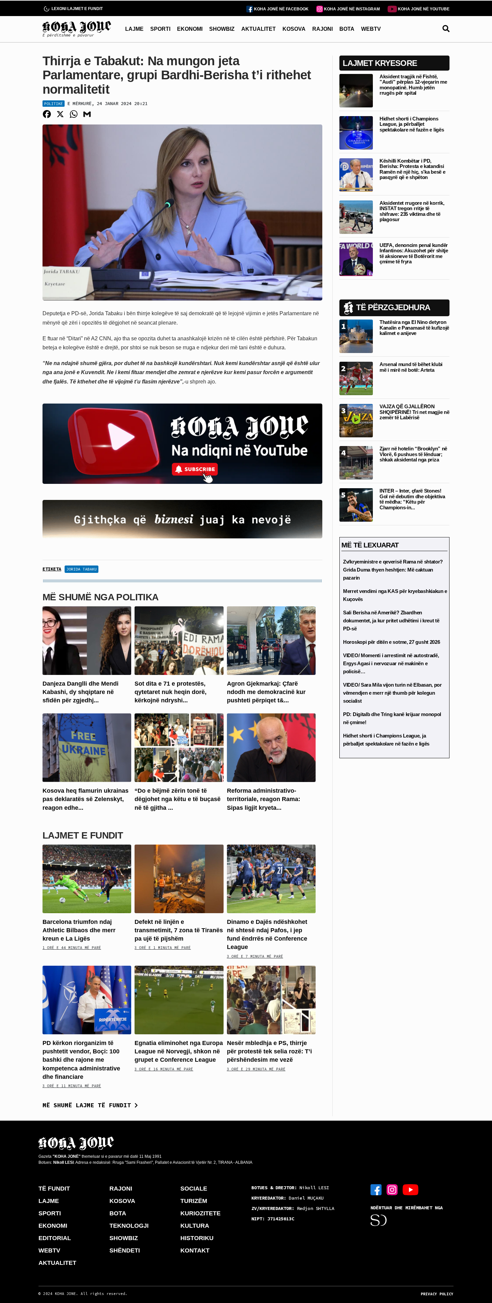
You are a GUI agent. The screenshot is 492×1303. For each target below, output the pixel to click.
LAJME (134, 29)
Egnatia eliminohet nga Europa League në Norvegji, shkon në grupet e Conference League (179, 1051)
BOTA (346, 29)
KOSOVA (294, 29)
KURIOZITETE (200, 1213)
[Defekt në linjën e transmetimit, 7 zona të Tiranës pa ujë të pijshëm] (179, 878)
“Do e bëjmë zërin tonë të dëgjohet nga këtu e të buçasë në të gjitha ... (178, 799)
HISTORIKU (197, 1238)
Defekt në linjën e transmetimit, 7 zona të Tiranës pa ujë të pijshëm (179, 930)
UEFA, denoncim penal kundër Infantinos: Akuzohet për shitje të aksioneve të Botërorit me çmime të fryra (414, 253)
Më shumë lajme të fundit (89, 1105)
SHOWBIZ (222, 29)
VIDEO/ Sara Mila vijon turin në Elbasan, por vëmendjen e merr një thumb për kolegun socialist (392, 693)
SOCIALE (193, 1188)
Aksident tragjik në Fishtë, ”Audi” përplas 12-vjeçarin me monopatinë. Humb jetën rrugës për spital (413, 85)
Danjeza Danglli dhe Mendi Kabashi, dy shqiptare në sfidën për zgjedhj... (80, 692)
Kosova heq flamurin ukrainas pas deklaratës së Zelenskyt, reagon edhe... (86, 799)
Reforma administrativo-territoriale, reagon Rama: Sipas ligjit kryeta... (263, 799)
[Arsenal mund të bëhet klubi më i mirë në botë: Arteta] (356, 378)
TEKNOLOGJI (129, 1225)
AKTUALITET (258, 29)
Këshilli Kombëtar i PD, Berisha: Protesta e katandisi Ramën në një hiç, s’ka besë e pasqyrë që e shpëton (412, 169)
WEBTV (371, 29)
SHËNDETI (124, 1250)
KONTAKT (195, 1250)
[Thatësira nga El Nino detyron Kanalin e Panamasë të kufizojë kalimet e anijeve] (356, 336)
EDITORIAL (54, 1238)
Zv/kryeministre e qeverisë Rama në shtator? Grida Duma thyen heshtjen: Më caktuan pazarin (393, 570)
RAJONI (322, 29)
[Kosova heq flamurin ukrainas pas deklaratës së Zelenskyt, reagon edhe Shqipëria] (87, 747)
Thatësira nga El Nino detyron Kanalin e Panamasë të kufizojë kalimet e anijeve (414, 327)
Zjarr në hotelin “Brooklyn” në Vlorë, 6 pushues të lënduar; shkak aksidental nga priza (413, 454)
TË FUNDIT (54, 1188)
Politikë (53, 103)
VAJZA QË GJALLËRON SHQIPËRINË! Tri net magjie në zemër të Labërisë (414, 412)
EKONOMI (189, 29)
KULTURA (194, 1225)
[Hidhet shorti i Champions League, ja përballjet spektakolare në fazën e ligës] (356, 132)
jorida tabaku (81, 569)
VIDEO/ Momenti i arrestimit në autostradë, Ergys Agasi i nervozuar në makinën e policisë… (391, 663)
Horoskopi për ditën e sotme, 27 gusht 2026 (391, 642)
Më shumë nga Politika (101, 597)
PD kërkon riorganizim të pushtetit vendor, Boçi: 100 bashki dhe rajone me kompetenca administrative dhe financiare (81, 1060)
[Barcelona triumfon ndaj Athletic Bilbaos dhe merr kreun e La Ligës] (87, 878)
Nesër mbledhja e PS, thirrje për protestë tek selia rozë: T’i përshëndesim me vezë (269, 1051)
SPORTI (160, 29)
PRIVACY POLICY (437, 1294)
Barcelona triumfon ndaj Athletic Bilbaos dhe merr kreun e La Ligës (79, 930)
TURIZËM (193, 1201)
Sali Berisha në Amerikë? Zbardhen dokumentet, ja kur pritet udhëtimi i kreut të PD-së (391, 620)
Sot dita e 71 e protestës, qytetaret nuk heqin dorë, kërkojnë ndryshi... (171, 692)
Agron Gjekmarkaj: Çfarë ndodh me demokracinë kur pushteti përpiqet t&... (266, 692)
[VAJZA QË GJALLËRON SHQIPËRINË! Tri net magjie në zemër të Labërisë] (356, 420)
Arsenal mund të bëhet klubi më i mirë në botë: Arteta (411, 367)
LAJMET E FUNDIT (83, 835)
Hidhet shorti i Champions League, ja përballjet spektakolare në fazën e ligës (412, 124)
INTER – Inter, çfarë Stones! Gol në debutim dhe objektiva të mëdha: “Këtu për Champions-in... (412, 499)
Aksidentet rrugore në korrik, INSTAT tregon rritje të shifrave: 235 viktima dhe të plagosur (412, 211)
